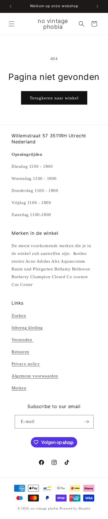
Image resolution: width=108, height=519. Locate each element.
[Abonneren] (87, 421)
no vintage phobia (45, 508)
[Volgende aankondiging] (97, 6)
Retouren (20, 351)
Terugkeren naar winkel (54, 98)
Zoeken (19, 315)
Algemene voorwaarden (35, 376)
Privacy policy (26, 364)
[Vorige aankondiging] (10, 6)
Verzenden (22, 339)
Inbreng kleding (27, 327)
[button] (11, 24)
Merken (19, 388)
